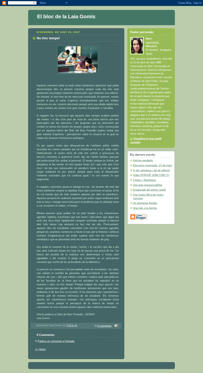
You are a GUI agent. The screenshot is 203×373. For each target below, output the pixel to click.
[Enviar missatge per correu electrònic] (115, 326)
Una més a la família (145, 208)
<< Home (40, 349)
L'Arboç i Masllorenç (144, 180)
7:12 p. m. (72, 325)
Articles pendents (143, 160)
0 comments (104, 326)
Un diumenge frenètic (145, 203)
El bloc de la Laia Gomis (66, 16)
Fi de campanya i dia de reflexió (151, 170)
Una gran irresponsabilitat (147, 185)
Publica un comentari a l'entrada (56, 341)
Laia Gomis (152, 42)
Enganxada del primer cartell (149, 189)
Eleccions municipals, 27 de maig (152, 165)
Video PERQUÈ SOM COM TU (151, 175)
